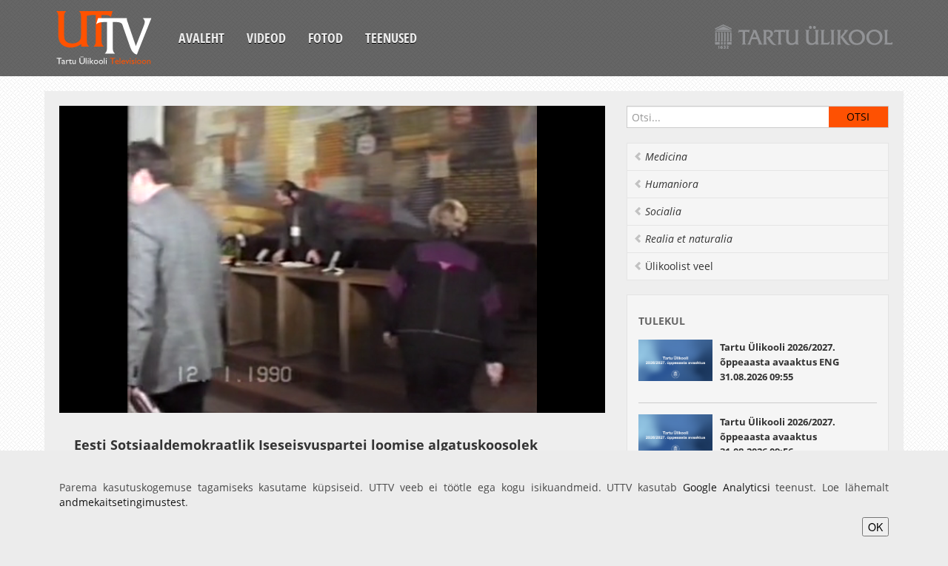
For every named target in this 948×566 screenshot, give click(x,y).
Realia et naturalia (688, 239)
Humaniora (671, 184)
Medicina (666, 156)
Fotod (325, 38)
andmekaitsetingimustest (122, 502)
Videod (266, 38)
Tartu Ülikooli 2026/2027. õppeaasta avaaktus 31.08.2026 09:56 (777, 436)
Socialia (663, 211)
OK (875, 526)
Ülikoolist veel (679, 266)
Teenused (391, 38)
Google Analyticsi (726, 487)
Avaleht (201, 38)
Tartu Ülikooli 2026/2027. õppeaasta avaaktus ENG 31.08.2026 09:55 (779, 361)
